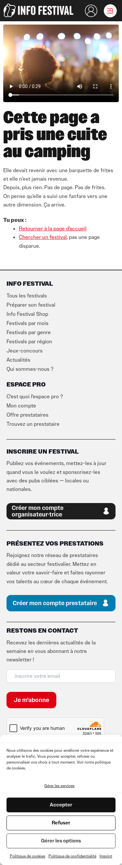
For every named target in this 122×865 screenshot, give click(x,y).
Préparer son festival (31, 305)
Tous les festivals (27, 295)
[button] (110, 11)
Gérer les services (59, 785)
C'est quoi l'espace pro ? (35, 396)
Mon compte (21, 405)
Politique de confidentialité (72, 856)
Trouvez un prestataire (33, 424)
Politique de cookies (27, 856)
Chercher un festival (43, 237)
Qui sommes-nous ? (30, 369)
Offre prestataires (27, 415)
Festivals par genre (29, 332)
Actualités (18, 360)
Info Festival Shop (27, 314)
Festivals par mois (27, 323)
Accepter (61, 805)
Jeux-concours (25, 350)
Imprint (106, 856)
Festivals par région (29, 341)
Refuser (61, 823)
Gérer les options (61, 841)
